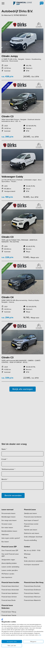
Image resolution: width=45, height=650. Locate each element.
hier (40, 635)
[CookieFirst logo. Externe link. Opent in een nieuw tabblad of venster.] (2, 619)
